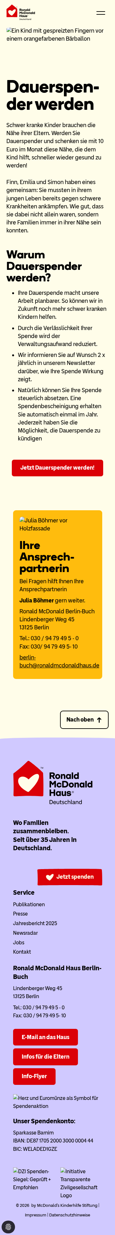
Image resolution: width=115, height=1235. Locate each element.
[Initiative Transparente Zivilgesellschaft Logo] (81, 1195)
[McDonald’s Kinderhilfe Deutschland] (53, 803)
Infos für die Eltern (45, 1056)
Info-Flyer (34, 1076)
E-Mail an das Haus (45, 1037)
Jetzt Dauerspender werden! (57, 467)
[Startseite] (20, 13)
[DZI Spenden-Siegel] (34, 1187)
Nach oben (80, 719)
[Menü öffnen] (101, 13)
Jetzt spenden (75, 876)
